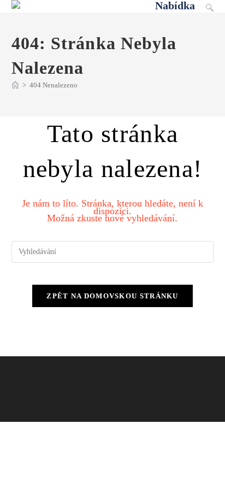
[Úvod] (15, 85)
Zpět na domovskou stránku (112, 296)
